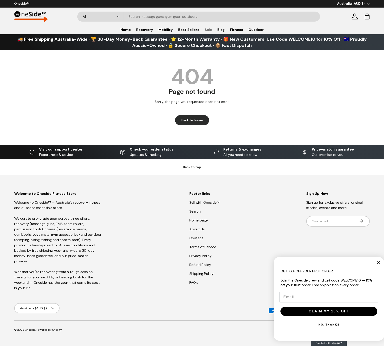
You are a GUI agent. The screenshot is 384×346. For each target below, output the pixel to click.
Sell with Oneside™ (204, 202)
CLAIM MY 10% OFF (329, 311)
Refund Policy (200, 264)
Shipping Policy (201, 273)
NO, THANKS (329, 324)
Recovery (144, 29)
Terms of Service (202, 247)
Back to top (192, 167)
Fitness (236, 29)
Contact (196, 238)
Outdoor (256, 29)
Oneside (30, 330)
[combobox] (198, 17)
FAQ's (193, 282)
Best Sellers (188, 29)
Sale (208, 29)
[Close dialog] (378, 262)
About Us (197, 229)
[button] (367, 16)
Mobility (165, 29)
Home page (198, 220)
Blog (221, 29)
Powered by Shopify (49, 330)
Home (125, 29)
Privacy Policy (200, 255)
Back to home (192, 120)
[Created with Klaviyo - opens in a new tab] (329, 343)
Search (195, 211)
